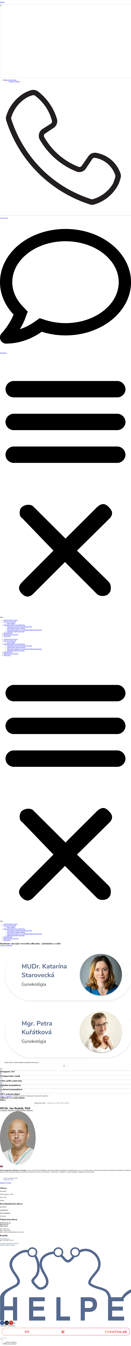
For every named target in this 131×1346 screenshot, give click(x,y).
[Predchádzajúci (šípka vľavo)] (0, 1339)
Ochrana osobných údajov (7, 1245)
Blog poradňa (11, 623)
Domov (2, 1096)
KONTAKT (7, 636)
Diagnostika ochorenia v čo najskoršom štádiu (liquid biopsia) (24, 630)
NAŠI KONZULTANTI (11, 620)
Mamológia (11, 1110)
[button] (65, 486)
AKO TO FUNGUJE (10, 622)
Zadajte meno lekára (40, 1103)
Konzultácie (8, 1096)
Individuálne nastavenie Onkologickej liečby (19, 626)
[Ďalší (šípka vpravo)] (2, 1339)
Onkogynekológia (20, 1110)
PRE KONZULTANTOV (11, 634)
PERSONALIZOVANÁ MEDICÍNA (14, 625)
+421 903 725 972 (4, 218)
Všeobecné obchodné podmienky (9, 1243)
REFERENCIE (8, 633)
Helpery (2, 2)
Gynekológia (3, 1110)
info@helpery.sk (4, 1238)
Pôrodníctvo (29, 1110)
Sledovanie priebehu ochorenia (16, 631)
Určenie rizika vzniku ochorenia (16, 628)
